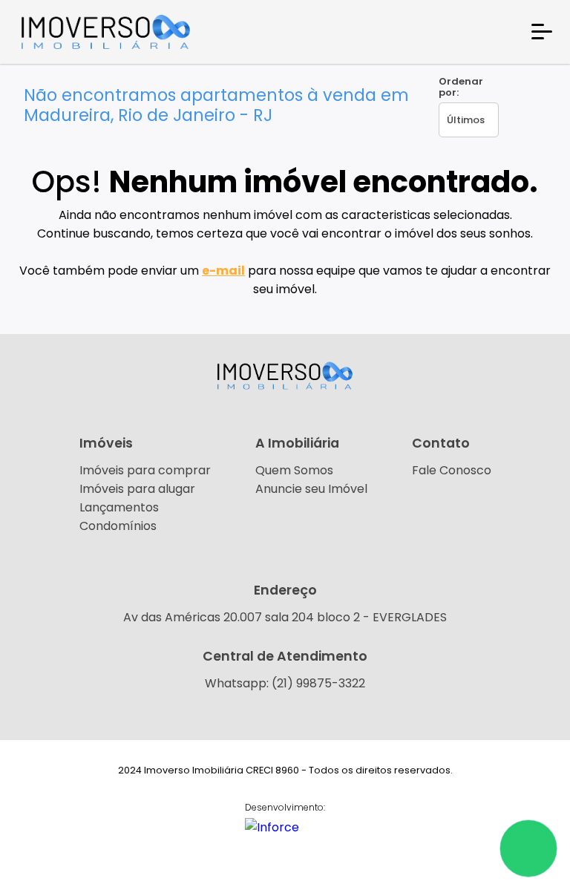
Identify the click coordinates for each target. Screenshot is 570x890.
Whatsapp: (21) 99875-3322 (285, 683)
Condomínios (118, 525)
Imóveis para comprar (145, 470)
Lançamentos (119, 507)
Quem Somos (294, 470)
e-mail (223, 270)
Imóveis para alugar (137, 488)
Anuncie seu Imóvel (311, 488)
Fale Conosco (451, 470)
